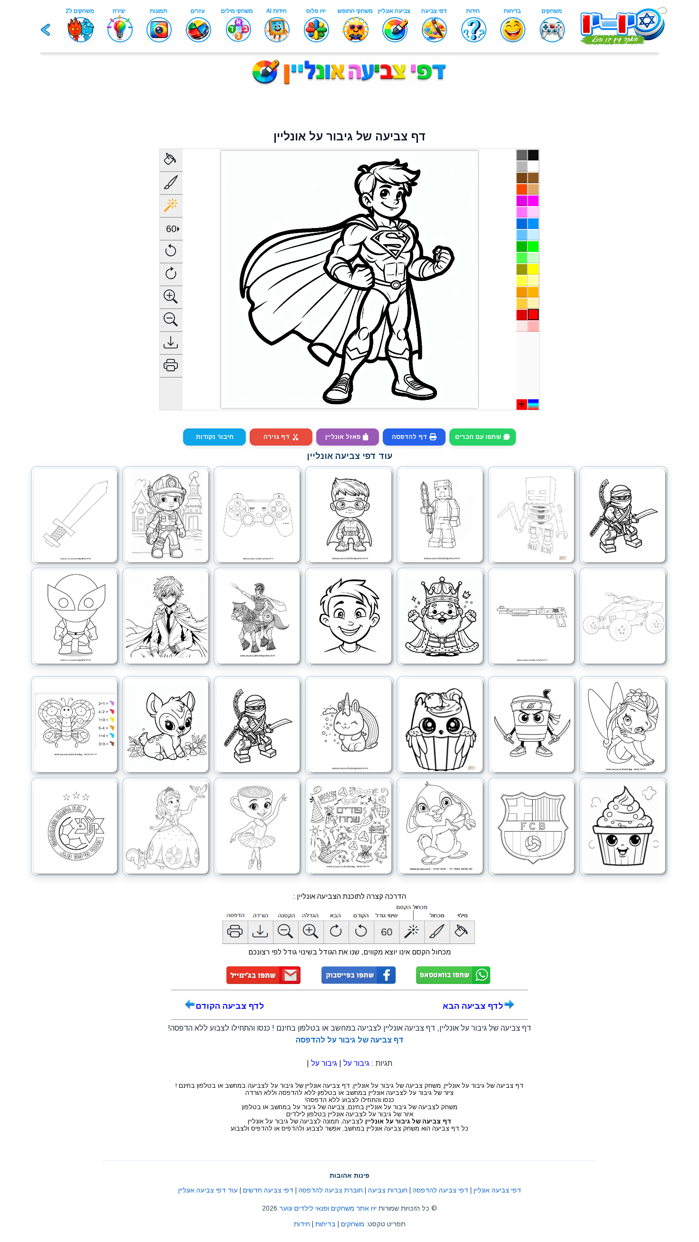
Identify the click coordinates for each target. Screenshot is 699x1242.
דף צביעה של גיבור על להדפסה (350, 1040)
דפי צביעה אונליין (497, 1190)
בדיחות (325, 1224)
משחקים (352, 1224)
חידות (302, 1224)
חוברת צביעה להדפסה (331, 1190)
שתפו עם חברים (478, 436)
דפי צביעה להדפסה (440, 1190)
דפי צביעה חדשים (268, 1190)
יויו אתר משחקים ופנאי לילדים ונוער (328, 1208)
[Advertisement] (349, 107)
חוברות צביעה (388, 1190)
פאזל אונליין (342, 436)
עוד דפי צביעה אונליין (208, 1190)
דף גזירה (276, 436)
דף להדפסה (409, 436)
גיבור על (356, 1063)
